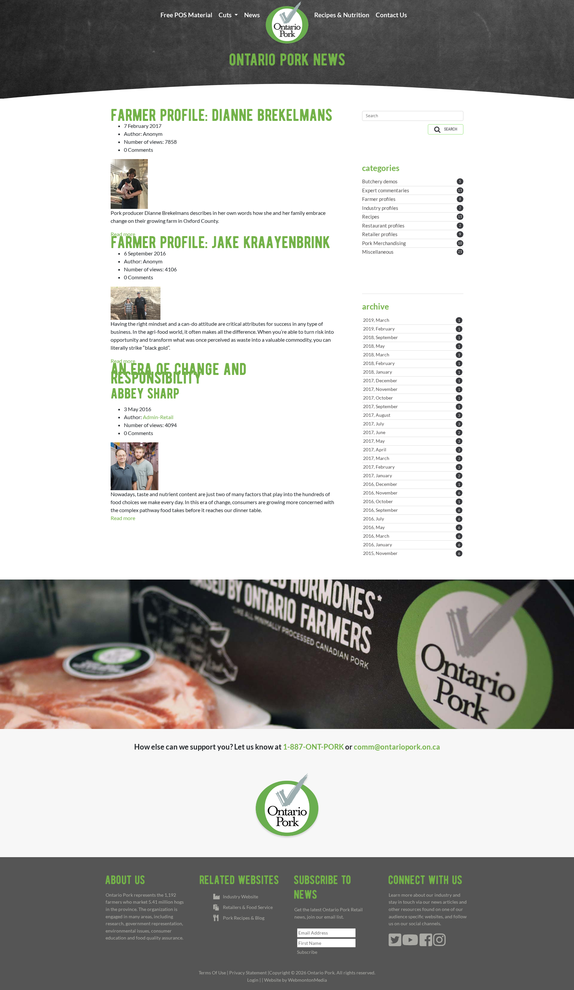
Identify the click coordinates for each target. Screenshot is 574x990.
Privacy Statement (248, 972)
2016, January (411, 544)
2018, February (411, 363)
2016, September (411, 510)
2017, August (411, 415)
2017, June (411, 432)
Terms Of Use (212, 972)
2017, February (411, 467)
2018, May (411, 346)
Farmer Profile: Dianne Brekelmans (222, 115)
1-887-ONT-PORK (313, 746)
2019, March (411, 320)
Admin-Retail (158, 417)
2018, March (411, 354)
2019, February (411, 328)
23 (460, 251)
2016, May (411, 527)
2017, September (411, 406)
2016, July (411, 518)
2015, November (411, 553)
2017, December (411, 380)
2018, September (411, 337)
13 (460, 190)
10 (460, 243)
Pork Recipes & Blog (242, 918)
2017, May (411, 441)
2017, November (411, 389)
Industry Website (239, 896)
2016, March (411, 536)
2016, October (411, 501)
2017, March (411, 458)
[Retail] (286, 22)
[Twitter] (395, 943)
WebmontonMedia (307, 980)
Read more (123, 518)
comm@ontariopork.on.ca (397, 746)
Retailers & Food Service (247, 907)
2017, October (411, 398)
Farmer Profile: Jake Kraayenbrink (220, 242)
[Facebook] (426, 943)
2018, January (411, 372)
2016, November (411, 492)
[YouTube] (410, 943)
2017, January (411, 475)
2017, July (411, 423)
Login (252, 980)
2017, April (411, 449)
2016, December (411, 484)
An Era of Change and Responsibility (178, 373)
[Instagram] (439, 943)
